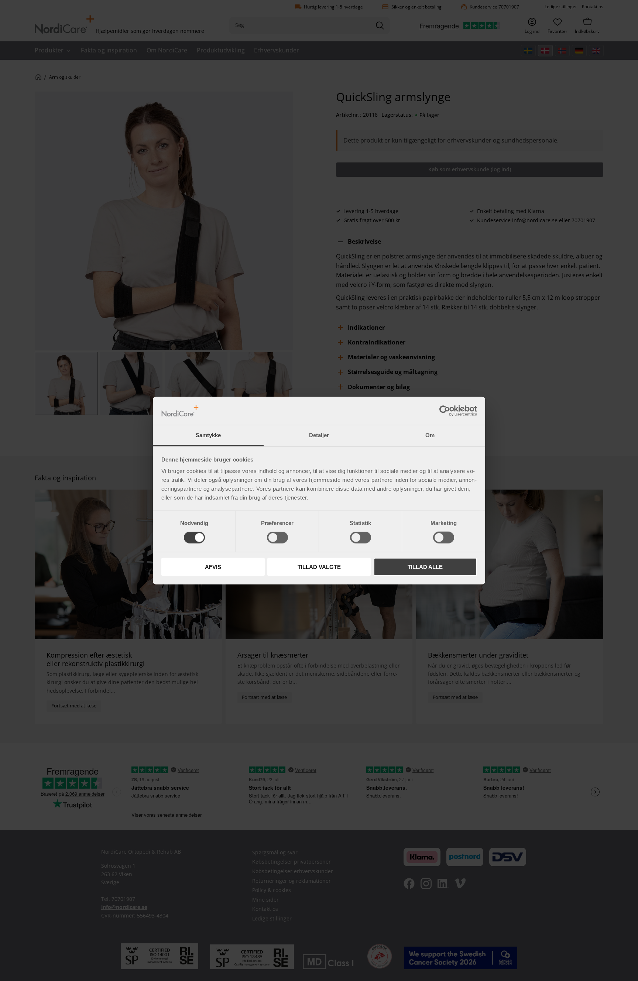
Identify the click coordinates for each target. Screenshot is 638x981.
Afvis (213, 566)
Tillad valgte (319, 566)
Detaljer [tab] (319, 435)
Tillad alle (425, 566)
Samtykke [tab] (208, 435)
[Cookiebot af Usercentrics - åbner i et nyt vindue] (444, 410)
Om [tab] (430, 435)
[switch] (277, 537)
